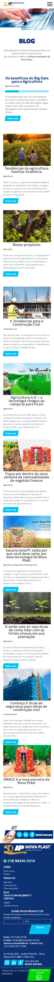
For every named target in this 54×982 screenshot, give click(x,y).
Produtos (9, 878)
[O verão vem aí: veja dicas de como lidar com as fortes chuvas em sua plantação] (27, 623)
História (7, 874)
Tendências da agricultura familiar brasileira (26, 170)
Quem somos (9, 870)
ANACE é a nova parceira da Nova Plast (26, 781)
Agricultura (9, 85)
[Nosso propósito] (27, 241)
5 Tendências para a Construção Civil (26, 322)
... (12, 112)
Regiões (7, 902)
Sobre (7, 867)
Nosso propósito (26, 245)
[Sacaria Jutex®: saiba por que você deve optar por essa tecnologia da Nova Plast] (27, 547)
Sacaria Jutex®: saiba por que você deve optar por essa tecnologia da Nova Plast (26, 555)
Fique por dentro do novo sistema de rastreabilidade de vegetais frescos (26, 477)
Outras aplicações (11, 888)
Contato (9, 898)
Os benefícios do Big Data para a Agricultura (26, 79)
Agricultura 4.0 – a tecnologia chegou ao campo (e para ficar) (26, 400)
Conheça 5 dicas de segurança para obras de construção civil (26, 706)
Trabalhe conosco (11, 905)
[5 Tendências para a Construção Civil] (27, 317)
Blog (17, 85)
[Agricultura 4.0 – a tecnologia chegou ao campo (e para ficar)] (27, 394)
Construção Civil (10, 328)
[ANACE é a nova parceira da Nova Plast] (27, 776)
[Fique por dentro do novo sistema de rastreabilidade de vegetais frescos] (27, 470)
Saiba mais (12, 118)
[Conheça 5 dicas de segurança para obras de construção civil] (27, 699)
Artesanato (18, 564)
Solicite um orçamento (17, 895)
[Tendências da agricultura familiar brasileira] (27, 165)
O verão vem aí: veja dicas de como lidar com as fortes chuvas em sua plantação (26, 631)
